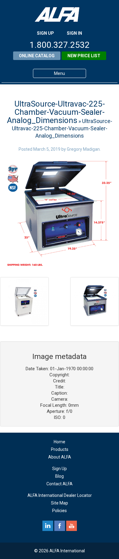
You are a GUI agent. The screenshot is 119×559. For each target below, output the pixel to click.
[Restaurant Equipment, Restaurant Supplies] (59, 14)
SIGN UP (45, 33)
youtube (71, 526)
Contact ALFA (59, 483)
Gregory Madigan (83, 149)
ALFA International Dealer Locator (59, 495)
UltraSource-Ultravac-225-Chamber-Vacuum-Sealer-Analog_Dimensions (56, 112)
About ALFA (59, 457)
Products (59, 449)
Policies (59, 510)
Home (59, 441)
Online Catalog (37, 55)
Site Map (59, 503)
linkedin (47, 526)
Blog (59, 476)
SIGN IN (74, 33)
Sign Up (59, 468)
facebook (59, 526)
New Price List (83, 55)
